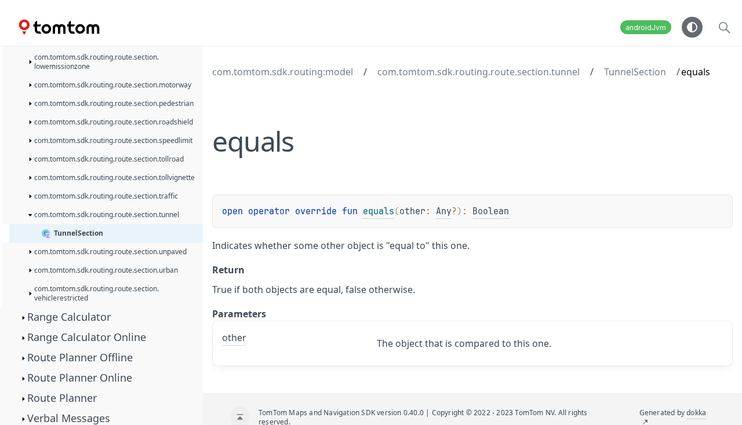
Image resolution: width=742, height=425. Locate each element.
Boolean (490, 211)
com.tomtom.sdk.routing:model (282, 71)
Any (444, 211)
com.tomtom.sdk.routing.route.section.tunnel (478, 71)
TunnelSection (635, 71)
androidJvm (645, 27)
